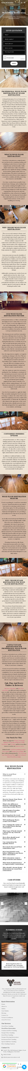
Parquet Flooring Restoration (10, 1037)
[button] (25, 2)
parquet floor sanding (17, 751)
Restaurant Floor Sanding (8, 1039)
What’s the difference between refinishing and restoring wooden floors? (12, 805)
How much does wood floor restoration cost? (12, 847)
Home (3, 1004)
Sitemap (3, 1013)
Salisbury (6, 742)
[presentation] (2, 903)
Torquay (16, 740)
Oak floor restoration (10, 688)
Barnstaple (22, 740)
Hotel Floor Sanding (7, 1035)
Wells (23, 742)
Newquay (12, 744)
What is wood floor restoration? (9, 774)
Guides (3, 1008)
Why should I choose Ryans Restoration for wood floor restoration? (12, 869)
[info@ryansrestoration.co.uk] (21, 2)
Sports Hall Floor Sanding (8, 1041)
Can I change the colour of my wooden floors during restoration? (12, 826)
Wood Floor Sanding (7, 1026)
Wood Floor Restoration (8, 1028)
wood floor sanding (15, 749)
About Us (4, 1006)
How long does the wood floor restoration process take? (14, 815)
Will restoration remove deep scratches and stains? (12, 858)
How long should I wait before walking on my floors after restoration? (13, 853)
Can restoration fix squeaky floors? (10, 842)
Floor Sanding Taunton (8, 1044)
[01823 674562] (19, 2)
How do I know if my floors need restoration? (12, 800)
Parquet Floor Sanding (7, 1033)
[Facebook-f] (18, 1064)
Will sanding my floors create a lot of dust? (11, 820)
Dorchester (5, 744)
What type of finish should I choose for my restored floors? (12, 832)
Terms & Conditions (7, 1017)
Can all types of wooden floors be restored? (11, 811)
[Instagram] (20, 1064)
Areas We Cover (6, 1019)
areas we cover (19, 746)
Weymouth (11, 742)
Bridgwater (18, 742)
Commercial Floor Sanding (9, 1030)
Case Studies (5, 1011)
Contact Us (4, 1015)
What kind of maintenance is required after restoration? (13, 863)
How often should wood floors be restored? (11, 838)
